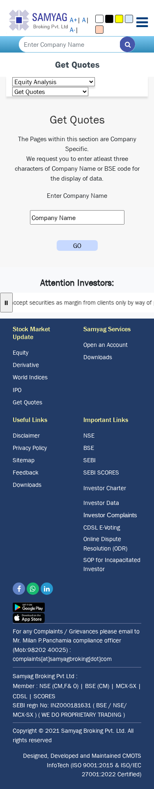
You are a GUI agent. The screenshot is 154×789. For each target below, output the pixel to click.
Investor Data (101, 502)
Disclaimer (26, 435)
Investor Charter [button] (104, 487)
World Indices (30, 377)
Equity (20, 352)
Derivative (26, 364)
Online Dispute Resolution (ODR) (105, 543)
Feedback (26, 472)
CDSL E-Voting (101, 527)
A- (72, 29)
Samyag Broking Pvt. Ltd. (93, 730)
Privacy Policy (30, 447)
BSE (88, 447)
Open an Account (105, 344)
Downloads (97, 356)
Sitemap (23, 459)
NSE (88, 435)
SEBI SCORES (101, 472)
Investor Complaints (110, 514)
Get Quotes (27, 402)
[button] (99, 19)
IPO (17, 389)
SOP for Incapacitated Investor (111, 564)
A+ (73, 19)
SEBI (89, 459)
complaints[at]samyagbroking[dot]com (62, 658)
